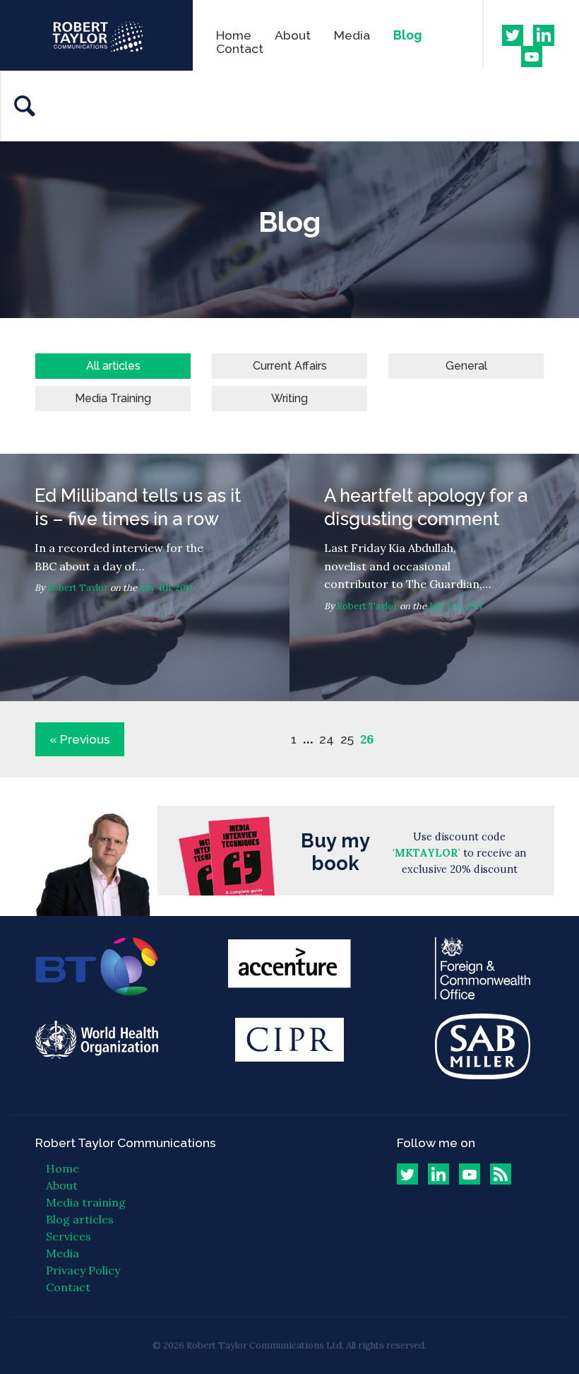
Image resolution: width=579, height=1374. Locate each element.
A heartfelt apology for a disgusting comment (434, 577)
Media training (86, 1202)
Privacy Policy (83, 1270)
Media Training (113, 398)
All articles (113, 365)
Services (68, 1236)
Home (233, 35)
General (466, 365)
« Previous (79, 739)
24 (326, 739)
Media (352, 35)
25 (347, 739)
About (293, 35)
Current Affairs (290, 365)
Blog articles (80, 1219)
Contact (239, 48)
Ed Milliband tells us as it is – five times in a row (145, 577)
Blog (407, 35)
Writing (289, 398)
